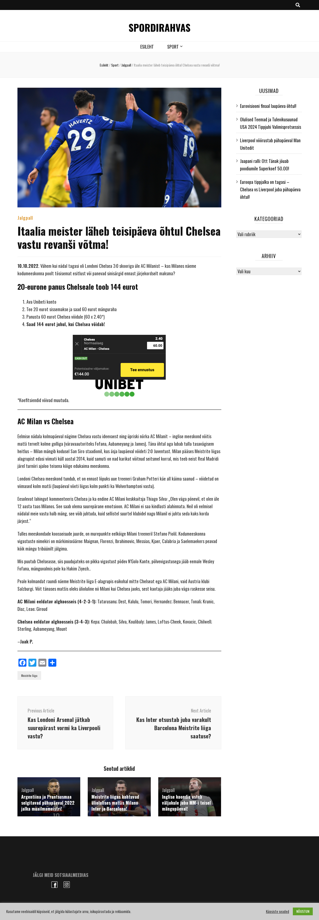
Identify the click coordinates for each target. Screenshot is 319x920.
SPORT (173, 46)
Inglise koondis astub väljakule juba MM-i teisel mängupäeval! (186, 802)
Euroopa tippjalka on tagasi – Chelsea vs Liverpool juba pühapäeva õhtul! (270, 189)
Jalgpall (25, 217)
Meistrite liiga (29, 675)
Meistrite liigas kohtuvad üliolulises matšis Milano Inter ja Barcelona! (115, 802)
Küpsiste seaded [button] (277, 911)
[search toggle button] (298, 5)
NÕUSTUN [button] (302, 911)
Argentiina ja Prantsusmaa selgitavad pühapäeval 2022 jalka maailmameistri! (48, 802)
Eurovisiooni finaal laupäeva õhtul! (268, 106)
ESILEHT (147, 46)
